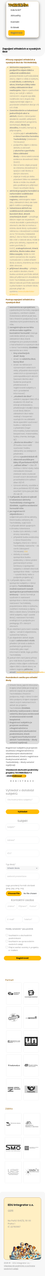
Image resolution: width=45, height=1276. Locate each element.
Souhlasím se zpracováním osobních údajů (21, 943)
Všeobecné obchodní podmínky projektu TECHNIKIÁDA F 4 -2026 (22, 772)
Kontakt (15, 21)
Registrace (16, 32)
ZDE (26, 551)
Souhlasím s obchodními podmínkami (20, 937)
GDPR (10, 1210)
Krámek (15, 27)
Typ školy (11, 864)
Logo (20, 887)
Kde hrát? (16, 10)
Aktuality (16, 15)
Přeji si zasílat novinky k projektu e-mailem (24, 949)
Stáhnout (17, 776)
